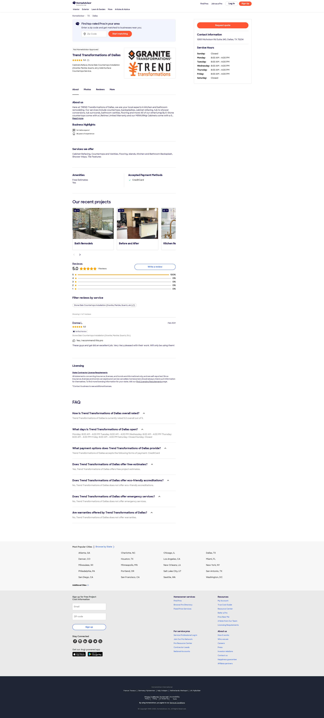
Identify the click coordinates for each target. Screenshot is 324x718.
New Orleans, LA (172, 565)
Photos (87, 89)
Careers (221, 643)
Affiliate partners (225, 663)
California (154, 698)
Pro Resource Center (183, 643)
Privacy (147, 698)
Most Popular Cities (82, 546)
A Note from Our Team (227, 621)
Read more (77, 118)
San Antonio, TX (214, 571)
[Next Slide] (80, 254)
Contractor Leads (181, 647)
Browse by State (104, 546)
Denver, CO (84, 559)
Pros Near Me (223, 617)
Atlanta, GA (84, 553)
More (110, 9)
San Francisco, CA (130, 577)
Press (220, 647)
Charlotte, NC (128, 553)
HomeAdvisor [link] (78, 16)
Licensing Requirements (228, 625)
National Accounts (182, 651)
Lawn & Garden (98, 9)
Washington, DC (214, 577)
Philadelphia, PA (86, 571)
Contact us (223, 655)
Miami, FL (211, 559)
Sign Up (245, 3)
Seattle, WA (170, 577)
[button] (93, 228)
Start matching (120, 33)
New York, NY (213, 565)
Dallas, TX (211, 553)
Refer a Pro (222, 613)
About (75, 89)
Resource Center (225, 609)
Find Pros (178, 601)
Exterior (85, 9)
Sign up (89, 627)
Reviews (100, 89)
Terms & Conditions (177, 703)
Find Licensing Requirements (149, 381)
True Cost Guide (225, 605)
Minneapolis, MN (129, 565)
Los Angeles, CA (172, 559)
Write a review (155, 266)
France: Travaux (130, 691)
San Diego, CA (85, 577)
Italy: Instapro (162, 691)
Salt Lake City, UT (172, 571)
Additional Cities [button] (79, 585)
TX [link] (88, 16)
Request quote (222, 25)
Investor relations (225, 651)
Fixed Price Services (182, 609)
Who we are (223, 639)
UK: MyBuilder (195, 691)
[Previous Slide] (73, 254)
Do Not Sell (164, 698)
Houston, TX (127, 559)
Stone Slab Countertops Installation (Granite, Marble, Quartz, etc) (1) (104, 305)
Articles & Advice (122, 9)
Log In (232, 3)
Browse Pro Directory (183, 605)
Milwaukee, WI (85, 565)
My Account (223, 601)
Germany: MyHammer (146, 691)
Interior (76, 9)
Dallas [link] (95, 16)
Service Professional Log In (185, 635)
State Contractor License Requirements (89, 372)
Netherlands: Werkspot (179, 691)
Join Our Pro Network (183, 639)
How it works (223, 635)
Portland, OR (127, 571)
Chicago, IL (169, 553)
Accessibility (175, 698)
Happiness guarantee (227, 659)
